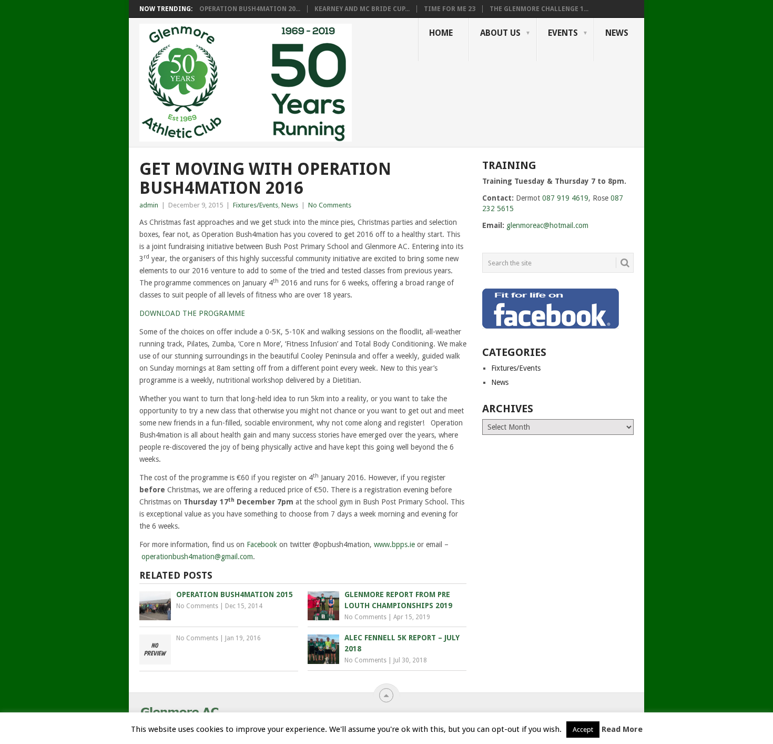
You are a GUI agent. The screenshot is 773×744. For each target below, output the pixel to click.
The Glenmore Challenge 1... (539, 9)
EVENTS (563, 33)
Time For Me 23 (449, 9)
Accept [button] (583, 729)
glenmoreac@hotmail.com (547, 225)
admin (148, 205)
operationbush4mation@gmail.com (197, 556)
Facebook (262, 544)
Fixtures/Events (255, 205)
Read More (622, 729)
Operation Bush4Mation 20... (249, 9)
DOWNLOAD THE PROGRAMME (192, 313)
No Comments (329, 205)
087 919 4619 (565, 198)
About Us (500, 33)
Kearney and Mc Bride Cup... (362, 9)
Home (441, 33)
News (616, 33)
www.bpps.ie (394, 544)
